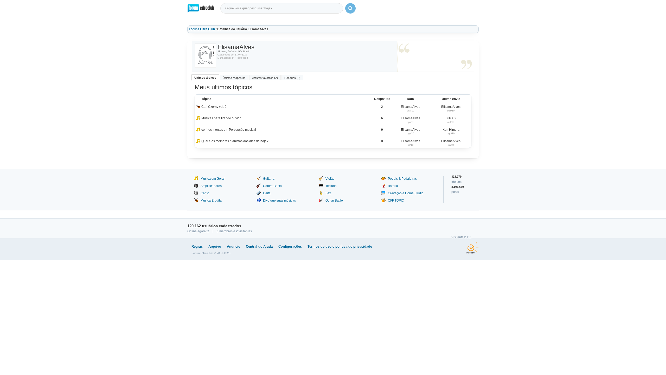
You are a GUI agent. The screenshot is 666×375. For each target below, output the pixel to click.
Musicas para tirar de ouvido (221, 118)
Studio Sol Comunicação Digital (472, 248)
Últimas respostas (234, 77)
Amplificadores (211, 186)
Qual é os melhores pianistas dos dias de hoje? (234, 141)
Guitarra (268, 178)
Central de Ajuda (259, 246)
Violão (330, 178)
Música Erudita (211, 200)
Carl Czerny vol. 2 (214, 107)
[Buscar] (350, 8)
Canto (205, 193)
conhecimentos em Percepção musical (228, 130)
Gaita (267, 193)
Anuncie (233, 246)
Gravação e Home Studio (406, 193)
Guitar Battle (334, 200)
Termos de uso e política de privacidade (340, 246)
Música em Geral (213, 178)
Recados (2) (292, 77)
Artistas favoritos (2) (265, 77)
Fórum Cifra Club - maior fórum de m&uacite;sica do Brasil (200, 8)
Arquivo (214, 246)
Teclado (331, 186)
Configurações (290, 246)
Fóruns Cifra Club (202, 29)
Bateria (393, 186)
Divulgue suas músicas (279, 200)
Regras (197, 246)
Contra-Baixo (272, 186)
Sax (328, 193)
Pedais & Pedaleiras (402, 178)
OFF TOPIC (396, 200)
